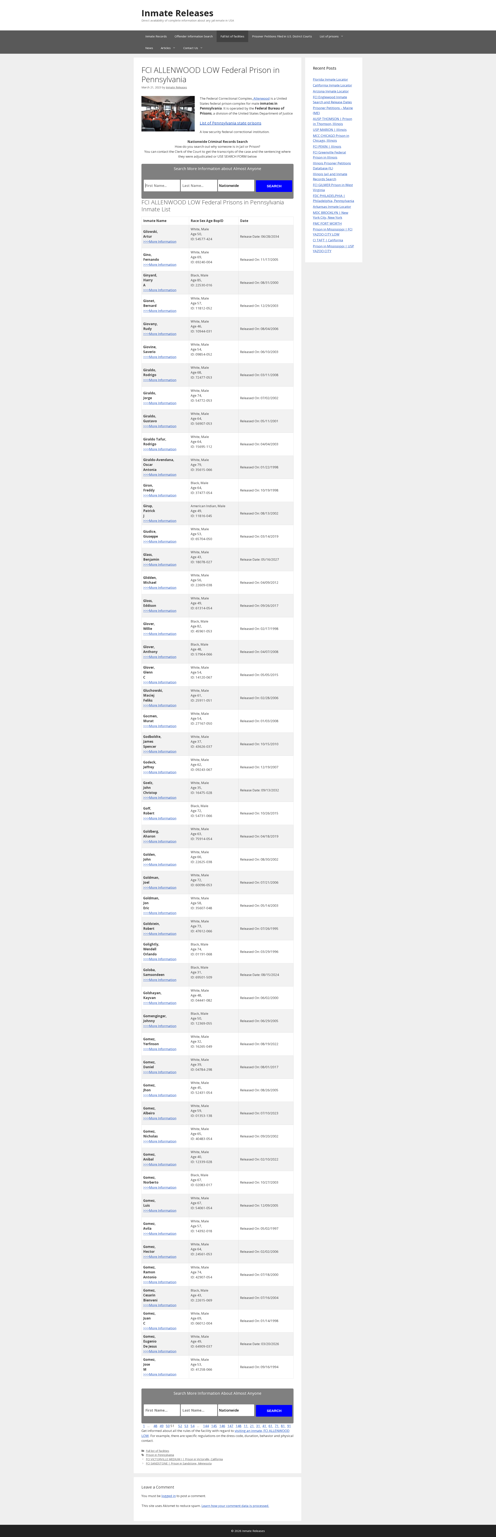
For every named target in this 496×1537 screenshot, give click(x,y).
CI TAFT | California (328, 240)
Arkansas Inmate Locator (332, 206)
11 (246, 1426)
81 (283, 1426)
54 (193, 1426)
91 (289, 1426)
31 (258, 1426)
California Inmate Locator (332, 85)
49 (162, 1426)
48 (155, 1426)
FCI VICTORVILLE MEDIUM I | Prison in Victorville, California (184, 1459)
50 (168, 1426)
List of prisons (329, 36)
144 (206, 1426)
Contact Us (190, 48)
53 (186, 1426)
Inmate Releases (177, 13)
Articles (166, 48)
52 (180, 1426)
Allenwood (261, 98)
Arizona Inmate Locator (331, 91)
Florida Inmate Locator (330, 79)
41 (264, 1426)
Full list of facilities (232, 36)
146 (222, 1426)
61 (271, 1426)
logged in (168, 1496)
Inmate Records (156, 36)
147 (230, 1426)
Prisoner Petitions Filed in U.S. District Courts (282, 36)
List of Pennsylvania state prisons (230, 123)
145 (214, 1426)
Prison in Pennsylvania (160, 1455)
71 (277, 1426)
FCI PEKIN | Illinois (327, 146)
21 (252, 1426)
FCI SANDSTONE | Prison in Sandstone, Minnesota (179, 1463)
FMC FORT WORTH (327, 223)
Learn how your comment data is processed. (235, 1505)
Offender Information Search (194, 36)
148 (238, 1426)
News (149, 48)
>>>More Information (159, 241)
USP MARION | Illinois (330, 129)
